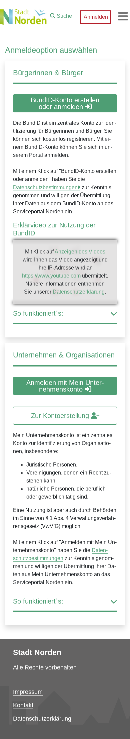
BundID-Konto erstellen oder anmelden (65, 103)
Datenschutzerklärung (79, 292)
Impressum (28, 692)
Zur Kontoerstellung (61, 415)
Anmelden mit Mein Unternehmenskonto (65, 386)
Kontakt (23, 705)
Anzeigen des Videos (80, 251)
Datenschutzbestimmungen (45, 187)
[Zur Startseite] (23, 16)
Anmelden (96, 17)
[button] (61, 14)
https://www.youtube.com (51, 276)
